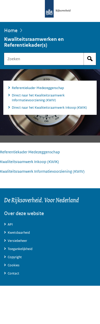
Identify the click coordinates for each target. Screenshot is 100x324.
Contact (13, 273)
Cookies (13, 265)
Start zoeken (90, 59)
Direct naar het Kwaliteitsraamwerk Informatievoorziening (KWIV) (38, 97)
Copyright (15, 257)
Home (10, 30)
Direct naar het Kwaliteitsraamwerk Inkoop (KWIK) (49, 107)
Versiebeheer (17, 241)
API (10, 224)
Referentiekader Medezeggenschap (38, 88)
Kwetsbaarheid (19, 232)
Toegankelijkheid (20, 249)
